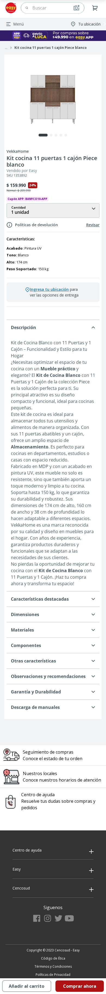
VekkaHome (18, 151)
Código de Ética (53, 958)
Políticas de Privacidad (53, 974)
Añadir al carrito (26, 986)
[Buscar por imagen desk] (76, 7)
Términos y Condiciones (53, 966)
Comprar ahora (79, 986)
